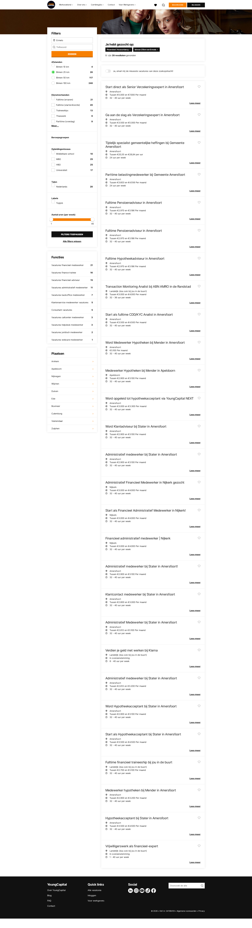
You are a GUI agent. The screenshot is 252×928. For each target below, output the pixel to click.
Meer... (55, 125)
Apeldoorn (56, 368)
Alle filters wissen (72, 241)
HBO (58, 164)
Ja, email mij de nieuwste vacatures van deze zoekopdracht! (143, 71)
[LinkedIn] (131, 890)
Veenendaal (57, 421)
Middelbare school (65, 153)
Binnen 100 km (63, 83)
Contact (111, 5)
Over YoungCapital (56, 890)
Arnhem (55, 361)
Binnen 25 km (62, 72)
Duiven (54, 391)
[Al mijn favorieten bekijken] (155, 5)
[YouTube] (142, 890)
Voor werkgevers (96, 900)
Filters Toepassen (72, 234)
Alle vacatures (94, 890)
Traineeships (62, 110)
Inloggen (196, 5)
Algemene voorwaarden (186, 911)
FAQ (49, 900)
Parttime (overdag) (65, 121)
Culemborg (56, 413)
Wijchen (55, 383)
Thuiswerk (61, 116)
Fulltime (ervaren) (64, 99)
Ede (53, 398)
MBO (58, 159)
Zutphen (55, 428)
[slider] (51, 219)
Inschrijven (177, 5)
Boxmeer (55, 406)
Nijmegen (56, 376)
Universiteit (61, 170)
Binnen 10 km (62, 66)
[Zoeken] (163, 5)
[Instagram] (137, 890)
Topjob (59, 203)
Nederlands (61, 186)
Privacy (201, 911)
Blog (49, 895)
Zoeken (72, 54)
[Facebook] (154, 890)
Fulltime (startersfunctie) (68, 105)
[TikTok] (148, 890)
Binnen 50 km (62, 77)
